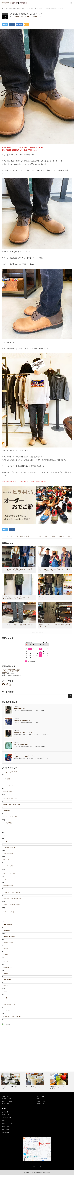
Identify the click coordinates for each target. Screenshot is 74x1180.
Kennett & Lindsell (8, 942)
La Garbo (5, 948)
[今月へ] (44, 642)
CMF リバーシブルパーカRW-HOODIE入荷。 (19, 536)
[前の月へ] (40, 642)
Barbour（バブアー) (8, 912)
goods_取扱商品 (7, 791)
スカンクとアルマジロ (9, 1004)
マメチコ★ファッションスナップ (32, 16)
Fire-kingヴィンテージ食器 (10, 817)
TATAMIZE (6, 973)
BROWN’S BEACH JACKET (10, 798)
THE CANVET (7, 979)
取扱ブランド (40, 1096)
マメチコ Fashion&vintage (35, 1172)
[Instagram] (40, 1165)
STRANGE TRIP (7, 967)
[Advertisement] (37, 1041)
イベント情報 (6, 779)
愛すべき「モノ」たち (9, 873)
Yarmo (5, 992)
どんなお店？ (5, 1096)
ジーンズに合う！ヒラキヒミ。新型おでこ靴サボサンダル (18, 625)
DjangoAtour (6, 810)
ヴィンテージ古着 (8, 853)
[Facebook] (37, 1165)
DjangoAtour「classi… (20, 708)
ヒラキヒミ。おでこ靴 (17, 16)
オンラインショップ (7, 1101)
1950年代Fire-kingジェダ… (21, 744)
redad (5, 829)
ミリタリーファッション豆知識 (11, 892)
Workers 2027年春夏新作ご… (22, 720)
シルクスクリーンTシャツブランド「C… (24, 756)
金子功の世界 (6, 1010)
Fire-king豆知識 (7, 823)
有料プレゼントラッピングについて (12, 1016)
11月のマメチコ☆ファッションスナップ (49, 597)
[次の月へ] (47, 642)
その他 (5, 841)
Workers (5, 835)
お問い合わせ (40, 1103)
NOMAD (5, 961)
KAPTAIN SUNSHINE (9, 936)
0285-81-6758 (5, 672)
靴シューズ (6, 859)
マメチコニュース (8, 785)
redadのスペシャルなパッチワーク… (23, 732)
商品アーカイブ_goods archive (11, 904)
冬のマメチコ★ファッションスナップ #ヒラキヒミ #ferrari (54, 536)
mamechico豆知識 (8, 885)
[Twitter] (33, 1165)
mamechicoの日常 (8, 866)
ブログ (38, 1098)
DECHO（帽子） (7, 924)
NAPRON (5, 955)
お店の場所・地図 (6, 1098)
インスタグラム (41, 1101)
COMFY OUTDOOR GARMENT (11, 804)
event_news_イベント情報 (10, 772)
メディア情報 (5, 1103)
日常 (4, 879)
